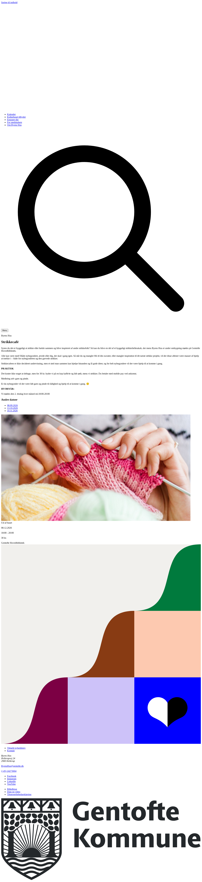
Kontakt (11, 750)
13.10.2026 (12, 408)
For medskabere (14, 122)
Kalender (11, 114)
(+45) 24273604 (8, 771)
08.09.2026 (12, 405)
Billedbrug (12, 789)
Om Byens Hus (14, 125)
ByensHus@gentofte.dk (12, 766)
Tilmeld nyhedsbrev (16, 748)
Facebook (11, 776)
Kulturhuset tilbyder (16, 117)
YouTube (11, 784)
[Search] (101, 327)
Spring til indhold (9, 2)
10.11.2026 (12, 410)
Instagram (11, 778)
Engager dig (12, 119)
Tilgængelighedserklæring (19, 794)
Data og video (13, 792)
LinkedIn (11, 781)
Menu (4, 330)
